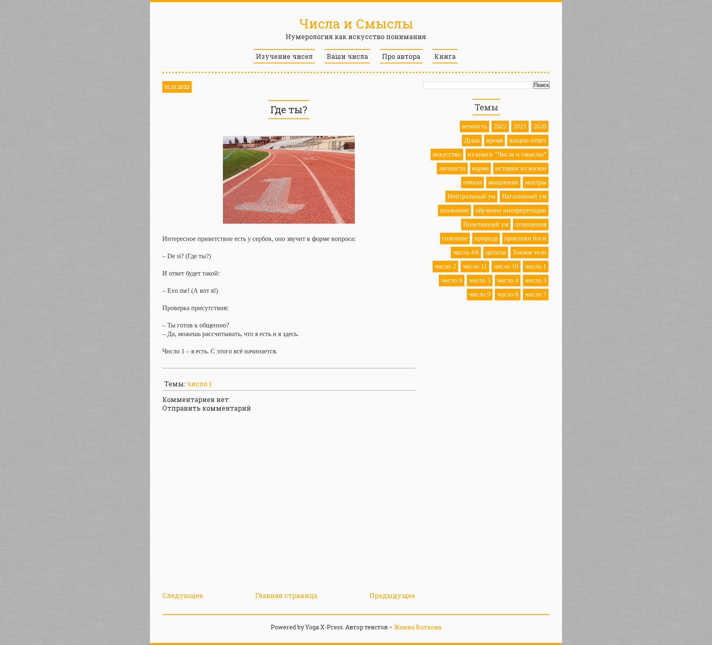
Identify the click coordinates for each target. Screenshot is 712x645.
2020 (539, 126)
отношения (530, 224)
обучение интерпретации (510, 210)
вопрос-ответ (527, 140)
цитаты (495, 252)
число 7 (535, 294)
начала (472, 182)
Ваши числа (347, 56)
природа (486, 238)
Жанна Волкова (417, 627)
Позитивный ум (485, 224)
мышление (503, 182)
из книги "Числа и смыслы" (507, 154)
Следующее (182, 595)
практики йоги (525, 238)
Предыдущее (392, 595)
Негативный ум (524, 196)
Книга (445, 56)
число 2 (445, 266)
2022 (500, 126)
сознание (455, 238)
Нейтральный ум (471, 196)
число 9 (479, 294)
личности (452, 168)
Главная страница (286, 595)
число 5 (479, 280)
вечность (474, 126)
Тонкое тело (529, 252)
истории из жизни (520, 168)
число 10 (506, 266)
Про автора (401, 56)
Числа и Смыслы (356, 23)
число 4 (507, 280)
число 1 (199, 383)
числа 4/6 (466, 252)
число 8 (507, 294)
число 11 (475, 266)
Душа (472, 140)
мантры (535, 182)
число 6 (451, 280)
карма (480, 168)
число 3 (535, 280)
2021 (520, 126)
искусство (447, 154)
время (494, 140)
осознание (454, 210)
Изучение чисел (284, 56)
